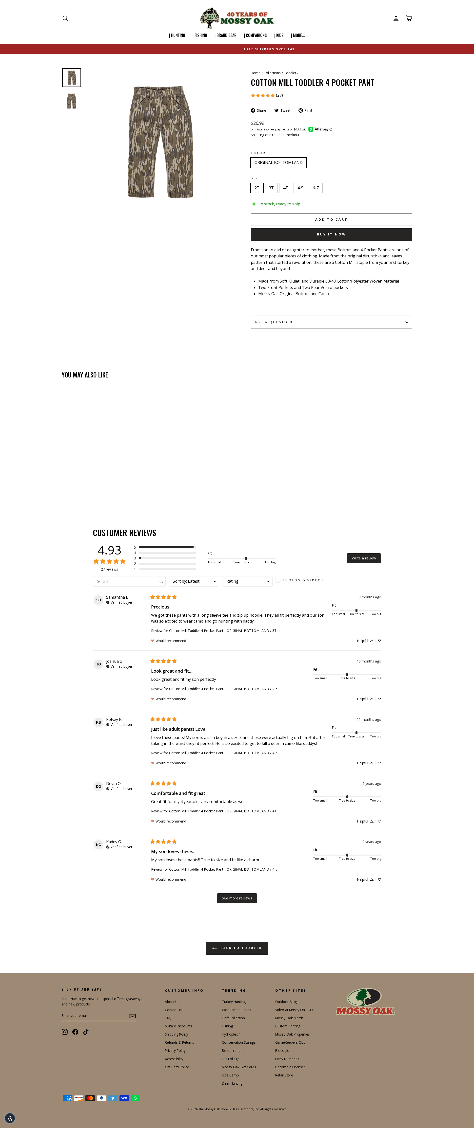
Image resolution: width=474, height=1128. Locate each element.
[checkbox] (302, 580)
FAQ (168, 1018)
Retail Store (284, 1075)
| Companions (255, 35)
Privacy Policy (175, 1050)
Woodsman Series (236, 1009)
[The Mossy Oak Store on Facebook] (75, 1032)
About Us (172, 1001)
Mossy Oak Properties (292, 1034)
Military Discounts (178, 1026)
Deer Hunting (232, 1083)
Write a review (364, 558)
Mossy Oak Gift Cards (239, 1067)
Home (255, 73)
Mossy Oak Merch (289, 1018)
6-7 (316, 188)
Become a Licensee (290, 1067)
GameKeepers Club (290, 1042)
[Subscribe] (132, 1016)
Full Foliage (230, 1058)
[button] (165, 547)
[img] (119, 602)
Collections (272, 73)
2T (257, 188)
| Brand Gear (226, 35)
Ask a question (274, 322)
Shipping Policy (176, 1034)
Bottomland (231, 1050)
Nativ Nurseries (287, 1058)
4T (285, 188)
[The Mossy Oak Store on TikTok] (86, 1032)
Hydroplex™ (231, 1034)
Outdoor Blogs (286, 1001)
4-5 (300, 188)
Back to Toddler (240, 948)
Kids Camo (230, 1075)
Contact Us (173, 1009)
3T (271, 188)
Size (256, 178)
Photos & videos (303, 580)
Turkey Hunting (234, 1001)
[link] (267, 95)
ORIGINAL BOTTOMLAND (279, 162)
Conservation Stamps (239, 1042)
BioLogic (282, 1050)
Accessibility (174, 1058)
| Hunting (177, 35)
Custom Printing (287, 1026)
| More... (298, 35)
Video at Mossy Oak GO (294, 1009)
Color (258, 153)
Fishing (227, 1026)
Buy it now (331, 234)
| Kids (279, 35)
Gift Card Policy (177, 1067)
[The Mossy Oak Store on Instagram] (65, 1032)
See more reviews (237, 898)
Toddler (290, 73)
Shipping (257, 134)
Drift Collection (233, 1018)
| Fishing (200, 35)
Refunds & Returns (179, 1042)
